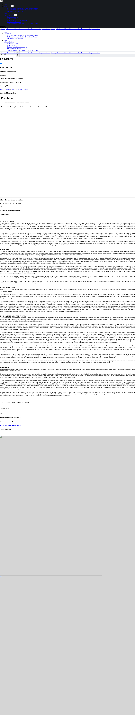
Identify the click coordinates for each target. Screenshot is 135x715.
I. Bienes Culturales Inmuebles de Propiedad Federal (22, 35)
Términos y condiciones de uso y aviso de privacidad (22, 50)
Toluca (8, 89)
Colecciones (7, 33)
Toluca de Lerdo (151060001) (20, 89)
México (2, 89)
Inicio (5, 32)
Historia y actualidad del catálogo (17, 47)
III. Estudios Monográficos (15, 38)
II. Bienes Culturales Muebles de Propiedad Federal (22, 37)
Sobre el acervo (11, 45)
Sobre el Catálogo (9, 42)
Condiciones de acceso (14, 48)
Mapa (5, 40)
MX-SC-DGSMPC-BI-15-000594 (10, 425)
